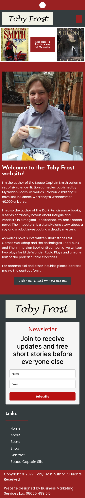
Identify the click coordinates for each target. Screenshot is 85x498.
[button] (42, 44)
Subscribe (42, 396)
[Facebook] (42, 5)
